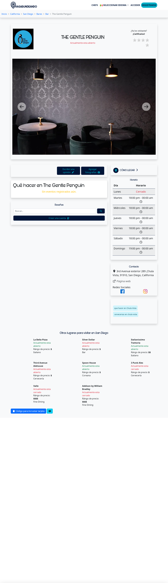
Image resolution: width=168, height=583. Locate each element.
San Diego (28, 13)
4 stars (142, 40)
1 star (147, 45)
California (15, 13)
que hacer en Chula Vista (125, 308)
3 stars (138, 40)
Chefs (94, 5)
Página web (123, 281)
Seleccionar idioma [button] (115, 5)
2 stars (134, 40)
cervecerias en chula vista (125, 314)
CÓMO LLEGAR (127, 170)
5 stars (147, 40)
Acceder (135, 5)
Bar (47, 13)
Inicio (4, 13)
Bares (39, 13)
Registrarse (149, 5)
